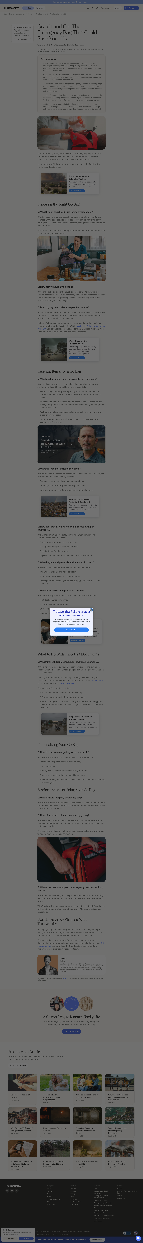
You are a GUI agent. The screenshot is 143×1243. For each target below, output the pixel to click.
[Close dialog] (91, 610)
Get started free (71, 630)
